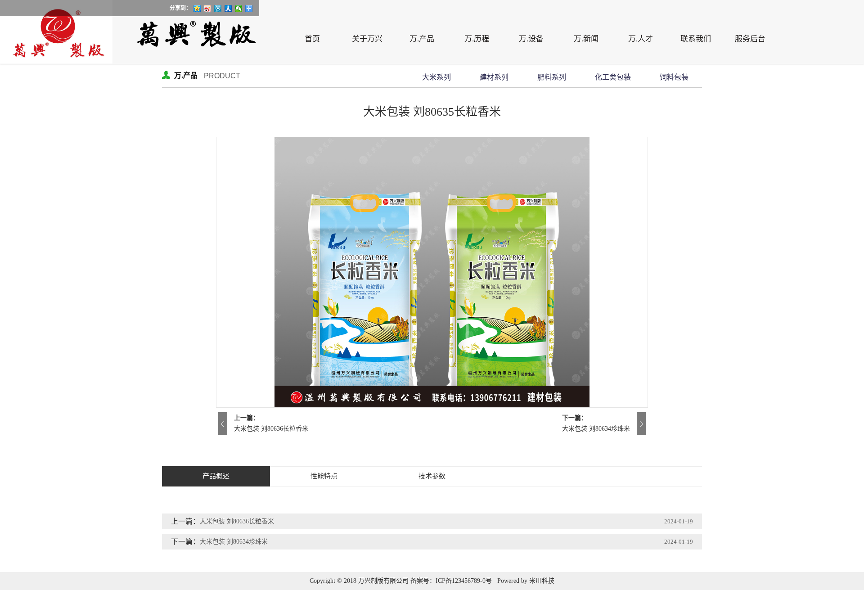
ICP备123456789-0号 (464, 580)
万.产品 (422, 39)
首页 (312, 39)
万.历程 (476, 39)
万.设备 (531, 39)
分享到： (180, 8)
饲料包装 (674, 77)
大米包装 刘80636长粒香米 (271, 428)
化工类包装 (613, 77)
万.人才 (640, 39)
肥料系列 (551, 77)
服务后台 (750, 39)
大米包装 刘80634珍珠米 (596, 428)
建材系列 (494, 77)
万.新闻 (586, 39)
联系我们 (695, 39)
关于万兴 (367, 39)
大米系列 (436, 77)
